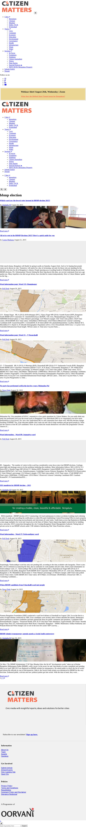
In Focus (12, 53)
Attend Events (7, 770)
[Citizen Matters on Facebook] (15, 715)
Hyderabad (13, 27)
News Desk (6, 390)
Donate (7, 71)
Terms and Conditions (9, 788)
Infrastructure (13, 45)
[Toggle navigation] (5, 189)
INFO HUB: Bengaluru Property (20, 67)
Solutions (12, 57)
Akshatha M (6, 205)
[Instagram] (5, 79)
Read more (4, 231)
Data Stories (13, 63)
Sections (7, 51)
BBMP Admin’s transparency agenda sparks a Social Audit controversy (27, 634)
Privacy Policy (6, 786)
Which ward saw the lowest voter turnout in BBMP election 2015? (25, 200)
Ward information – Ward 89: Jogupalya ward (17, 435)
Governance (13, 41)
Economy (12, 35)
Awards (4, 754)
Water (11, 49)
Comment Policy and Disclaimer (13, 792)
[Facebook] (5, 81)
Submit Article (9, 69)
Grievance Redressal (9, 794)
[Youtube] (5, 85)
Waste (11, 47)
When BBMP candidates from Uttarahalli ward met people (22, 585)
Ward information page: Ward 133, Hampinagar (18, 284)
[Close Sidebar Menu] (35, 13)
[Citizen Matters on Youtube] (29, 715)
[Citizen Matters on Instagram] (9, 715)
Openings (4, 756)
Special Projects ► (15, 65)
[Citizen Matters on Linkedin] (22, 715)
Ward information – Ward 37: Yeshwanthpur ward (19, 534)
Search (24, 826)
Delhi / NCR (13, 25)
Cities (6, 17)
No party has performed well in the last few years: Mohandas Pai (24, 386)
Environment (13, 39)
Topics (7, 29)
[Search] (1, 189)
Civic (11, 31)
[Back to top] (0, 821)
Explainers (12, 55)
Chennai (12, 21)
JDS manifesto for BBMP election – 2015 (15, 485)
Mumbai (12, 23)
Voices (11, 61)
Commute (12, 33)
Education (12, 37)
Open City (5, 774)
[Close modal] (1, 823)
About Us (4, 750)
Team (3, 752)
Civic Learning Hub (8, 772)
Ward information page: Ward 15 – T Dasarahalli (19, 335)
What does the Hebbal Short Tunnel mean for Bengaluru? (43, 96)
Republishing (6, 790)
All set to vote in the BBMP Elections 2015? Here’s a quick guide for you (27, 235)
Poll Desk (5, 289)
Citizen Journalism (15, 59)
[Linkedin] (5, 83)
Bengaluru (12, 19)
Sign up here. (32, 734)
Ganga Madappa (8, 240)
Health (11, 43)
